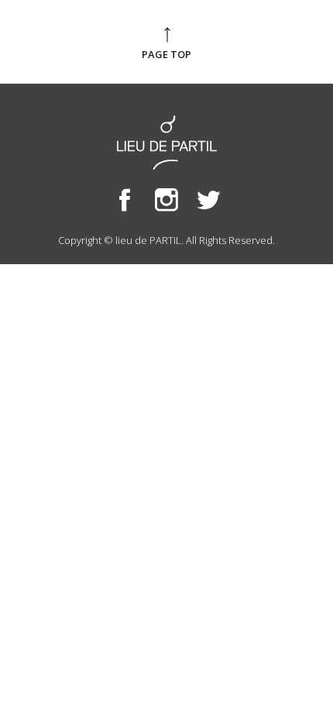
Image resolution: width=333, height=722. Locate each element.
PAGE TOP (166, 54)
